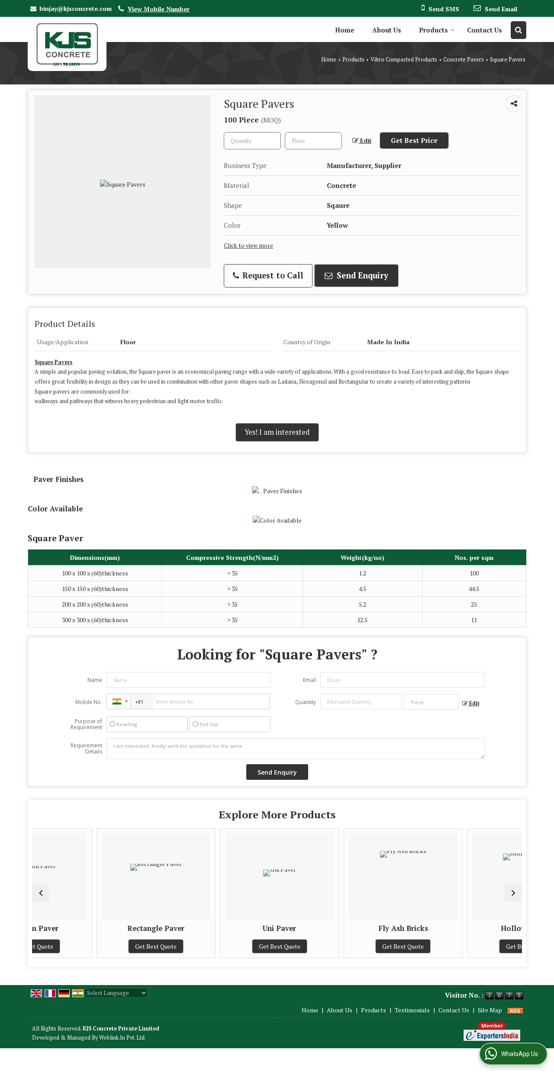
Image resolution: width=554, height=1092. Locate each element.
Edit (364, 141)
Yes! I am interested (277, 432)
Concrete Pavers (463, 59)
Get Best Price (414, 140)
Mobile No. (88, 702)
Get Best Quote (108, 946)
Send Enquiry (361, 275)
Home (344, 30)
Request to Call (271, 275)
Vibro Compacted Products (403, 59)
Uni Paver (232, 928)
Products (433, 30)
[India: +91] (118, 701)
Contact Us (484, 30)
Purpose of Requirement (86, 724)
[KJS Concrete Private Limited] (67, 44)
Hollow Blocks (480, 928)
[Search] (518, 30)
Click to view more (248, 245)
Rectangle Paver (108, 928)
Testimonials (412, 1010)
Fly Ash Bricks (356, 928)
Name (94, 680)
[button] (159, 9)
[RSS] (515, 1010)
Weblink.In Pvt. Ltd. (122, 1037)
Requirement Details (86, 749)
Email (309, 680)
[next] (513, 893)
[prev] (40, 893)
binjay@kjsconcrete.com (75, 8)
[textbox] (313, 140)
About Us (386, 30)
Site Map (490, 1010)
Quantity (305, 702)
